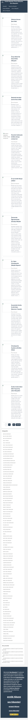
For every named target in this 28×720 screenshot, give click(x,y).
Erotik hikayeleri (20, 677)
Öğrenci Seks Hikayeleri (8, 582)
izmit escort (6, 551)
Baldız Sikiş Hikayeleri (8, 498)
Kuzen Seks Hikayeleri (8, 560)
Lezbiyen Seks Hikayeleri (8, 567)
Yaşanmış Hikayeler (13, 6)
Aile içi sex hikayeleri (7, 449)
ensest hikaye (14, 706)
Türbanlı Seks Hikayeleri (8, 624)
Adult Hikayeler (6, 442)
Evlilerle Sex (6, 524)
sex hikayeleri (14, 702)
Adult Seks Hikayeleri (7, 445)
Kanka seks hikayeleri (8, 553)
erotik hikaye (14, 696)
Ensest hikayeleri (7, 507)
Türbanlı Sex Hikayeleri (8, 627)
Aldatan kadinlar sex (8, 465)
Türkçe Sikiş (5, 633)
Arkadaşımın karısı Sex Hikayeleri (10, 485)
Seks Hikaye (5, 600)
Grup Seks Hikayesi (7, 540)
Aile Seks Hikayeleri (7, 451)
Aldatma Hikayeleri (7, 467)
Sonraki (18, 424)
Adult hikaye (6, 440)
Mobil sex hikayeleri (14, 688)
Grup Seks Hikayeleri (7, 538)
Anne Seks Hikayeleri (7, 480)
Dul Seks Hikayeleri (7, 500)
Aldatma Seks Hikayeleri (8, 471)
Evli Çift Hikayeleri (7, 520)
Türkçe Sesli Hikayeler (8, 631)
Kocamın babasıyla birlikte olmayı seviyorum (13, 648)
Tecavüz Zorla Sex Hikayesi (9, 622)
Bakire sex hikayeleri (7, 491)
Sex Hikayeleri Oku (7, 611)
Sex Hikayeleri (6, 609)
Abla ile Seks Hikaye (7, 436)
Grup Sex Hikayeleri (7, 542)
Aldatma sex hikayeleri (8, 473)
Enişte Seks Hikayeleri (8, 502)
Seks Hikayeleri (6, 602)
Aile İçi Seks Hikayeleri (8, 447)
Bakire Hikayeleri (6, 489)
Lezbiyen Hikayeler (7, 562)
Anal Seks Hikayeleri (7, 476)
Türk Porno (5, 629)
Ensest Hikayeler (6, 8)
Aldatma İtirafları (7, 469)
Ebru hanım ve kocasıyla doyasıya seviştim (12, 655)
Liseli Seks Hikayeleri (7, 569)
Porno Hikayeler (14, 352)
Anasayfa (5, 6)
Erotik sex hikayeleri (7, 518)
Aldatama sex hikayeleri (8, 453)
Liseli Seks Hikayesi (7, 571)
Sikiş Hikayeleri (6, 613)
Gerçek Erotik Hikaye (7, 536)
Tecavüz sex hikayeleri (8, 620)
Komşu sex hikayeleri (7, 558)
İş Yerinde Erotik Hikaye (8, 547)
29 (13, 424)
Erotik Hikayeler (14, 24)
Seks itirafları (6, 604)
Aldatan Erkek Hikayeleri (8, 456)
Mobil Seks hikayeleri (7, 578)
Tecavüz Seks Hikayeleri (8, 618)
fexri (5, 649)
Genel (4, 533)
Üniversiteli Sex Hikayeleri (9, 636)
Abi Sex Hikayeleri (6, 10)
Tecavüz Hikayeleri (7, 616)
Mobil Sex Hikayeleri (7, 580)
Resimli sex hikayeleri (7, 596)
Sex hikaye (5, 607)
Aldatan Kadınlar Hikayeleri (9, 462)
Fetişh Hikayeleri (6, 529)
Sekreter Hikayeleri (7, 598)
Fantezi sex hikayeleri (8, 527)
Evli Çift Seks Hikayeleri (8, 522)
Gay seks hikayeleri (7, 531)
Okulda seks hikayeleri (8, 587)
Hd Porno (5, 544)
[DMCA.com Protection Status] (14, 715)
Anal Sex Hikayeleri (7, 478)
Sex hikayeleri (13, 672)
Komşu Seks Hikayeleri (8, 556)
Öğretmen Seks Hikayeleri (8, 584)
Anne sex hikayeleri (7, 482)
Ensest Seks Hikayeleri (8, 509)
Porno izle (5, 593)
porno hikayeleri (14, 710)
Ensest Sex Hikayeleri (15, 183)
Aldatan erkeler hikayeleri (9, 460)
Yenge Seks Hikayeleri (7, 640)
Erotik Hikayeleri (6, 516)
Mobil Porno (6, 576)
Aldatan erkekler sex (7, 458)
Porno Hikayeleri (15, 8)
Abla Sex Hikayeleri (7, 438)
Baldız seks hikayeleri (8, 496)
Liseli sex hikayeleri (7, 573)
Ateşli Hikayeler (14, 393)
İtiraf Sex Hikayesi (7, 549)
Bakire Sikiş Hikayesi (7, 493)
